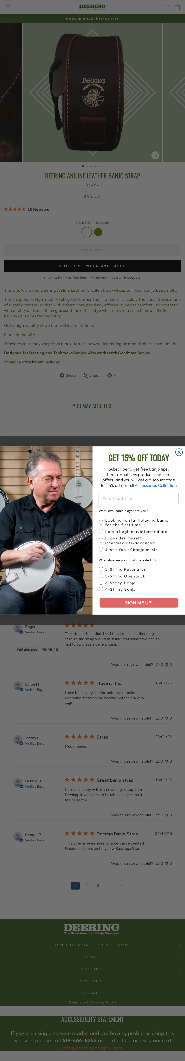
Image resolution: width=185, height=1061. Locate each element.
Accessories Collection (156, 485)
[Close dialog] (179, 452)
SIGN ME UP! (138, 603)
